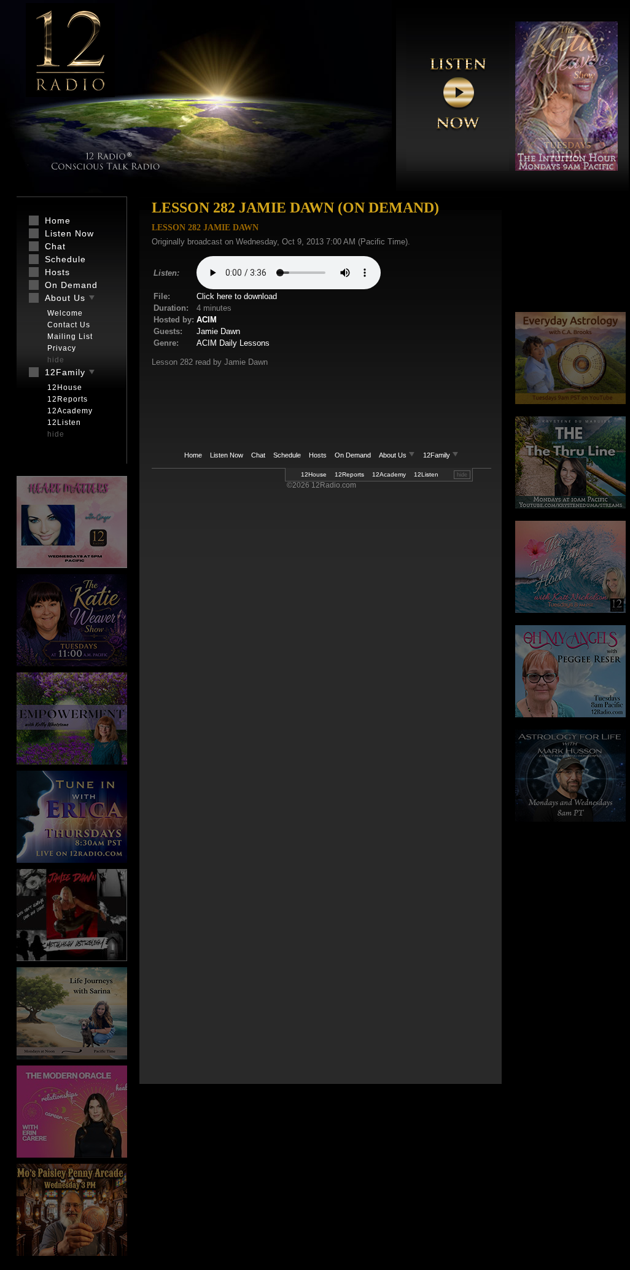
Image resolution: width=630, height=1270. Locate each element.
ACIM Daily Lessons (233, 343)
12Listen (426, 474)
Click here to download (236, 296)
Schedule (287, 455)
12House (314, 474)
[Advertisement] (570, 255)
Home (193, 455)
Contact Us (68, 325)
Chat (258, 455)
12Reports (349, 474)
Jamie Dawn (218, 331)
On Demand (353, 455)
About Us (393, 455)
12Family (437, 455)
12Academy (389, 474)
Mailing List (70, 336)
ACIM (206, 319)
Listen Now (226, 455)
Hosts (318, 455)
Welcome (65, 313)
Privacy (61, 348)
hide (462, 475)
